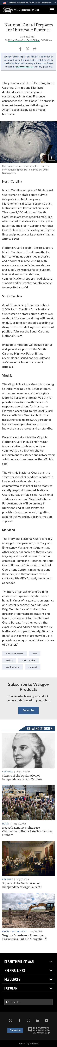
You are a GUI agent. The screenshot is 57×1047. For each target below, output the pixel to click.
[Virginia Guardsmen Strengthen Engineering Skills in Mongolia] (28, 917)
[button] (52, 9)
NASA (35, 653)
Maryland (32, 667)
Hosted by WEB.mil (28, 1043)
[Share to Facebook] (20, 49)
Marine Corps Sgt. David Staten (24, 40)
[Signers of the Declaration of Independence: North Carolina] (28, 757)
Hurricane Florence (14, 653)
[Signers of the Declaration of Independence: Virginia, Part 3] (28, 865)
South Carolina (12, 667)
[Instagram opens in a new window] (28, 1020)
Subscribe (28, 710)
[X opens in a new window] (10, 1020)
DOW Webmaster (24, 66)
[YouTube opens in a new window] (46, 1020)
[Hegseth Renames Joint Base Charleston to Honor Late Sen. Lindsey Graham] (28, 811)
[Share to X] (28, 49)
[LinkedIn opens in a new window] (37, 1020)
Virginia (9, 660)
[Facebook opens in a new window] (19, 1020)
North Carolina (28, 660)
